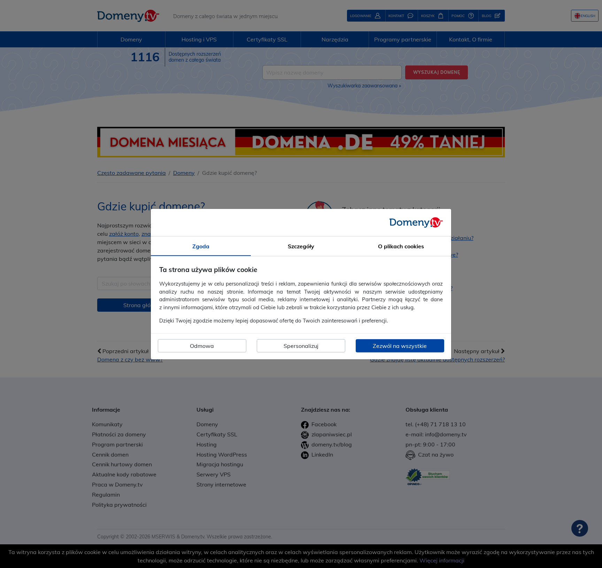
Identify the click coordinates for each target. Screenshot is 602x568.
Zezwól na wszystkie (400, 345)
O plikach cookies (401, 245)
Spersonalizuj (301, 345)
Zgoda (200, 245)
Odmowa (202, 345)
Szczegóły (301, 245)
